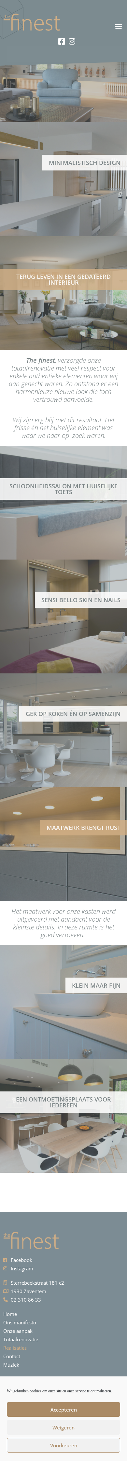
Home (10, 1314)
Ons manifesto (19, 1322)
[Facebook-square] (61, 41)
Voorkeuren (63, 1445)
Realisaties (15, 1348)
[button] (95, 25)
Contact (11, 1356)
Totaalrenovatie (20, 1339)
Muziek (11, 1364)
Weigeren (63, 1427)
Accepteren (63, 1409)
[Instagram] (72, 41)
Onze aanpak (18, 1331)
